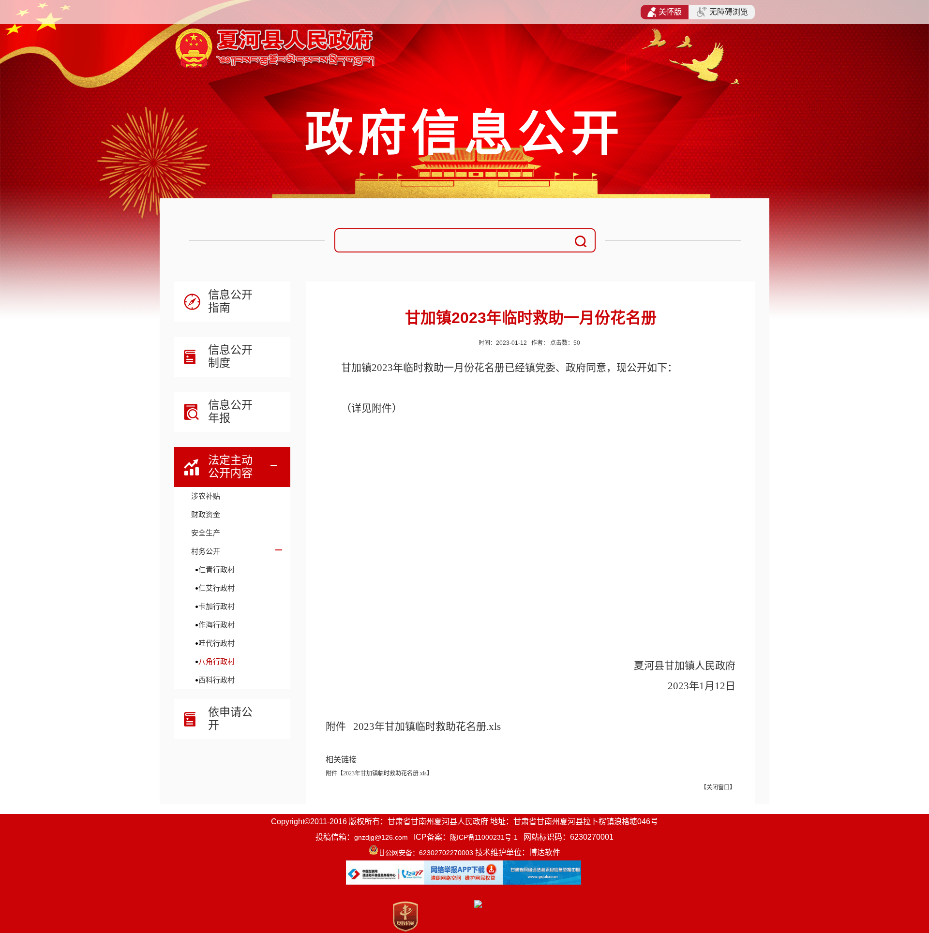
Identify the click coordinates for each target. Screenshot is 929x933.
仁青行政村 (216, 569)
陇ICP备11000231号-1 (484, 837)
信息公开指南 (230, 301)
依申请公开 (230, 718)
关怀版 (670, 12)
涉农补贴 (205, 496)
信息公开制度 (230, 356)
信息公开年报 (230, 411)
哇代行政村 (216, 643)
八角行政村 (216, 661)
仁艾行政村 (216, 588)
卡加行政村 (216, 606)
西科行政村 (216, 680)
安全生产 (205, 533)
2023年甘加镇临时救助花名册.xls (427, 726)
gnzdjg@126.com (381, 837)
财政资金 (205, 514)
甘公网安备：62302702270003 (425, 853)
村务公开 (205, 551)
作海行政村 (216, 625)
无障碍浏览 (728, 12)
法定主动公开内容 (230, 466)
